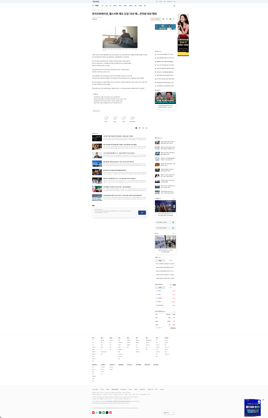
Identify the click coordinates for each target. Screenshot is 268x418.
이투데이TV (112, 364)
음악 (93, 374)
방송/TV (93, 369)
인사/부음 (157, 351)
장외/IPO (115, 5)
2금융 (102, 347)
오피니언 (166, 337)
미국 (136, 344)
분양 (110, 347)
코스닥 (170, 287)
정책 (110, 344)
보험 (101, 344)
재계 (119, 340)
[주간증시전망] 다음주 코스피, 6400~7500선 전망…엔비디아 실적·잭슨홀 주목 (122, 195)
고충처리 (130, 389)
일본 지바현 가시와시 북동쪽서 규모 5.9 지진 (166, 75)
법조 (157, 340)
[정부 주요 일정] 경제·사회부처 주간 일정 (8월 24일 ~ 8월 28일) (170, 68)
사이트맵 (161, 389)
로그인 (157, 1)
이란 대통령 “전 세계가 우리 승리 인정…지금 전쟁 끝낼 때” (117, 187)
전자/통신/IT (120, 342)
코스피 (160, 287)
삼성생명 (159, 301)
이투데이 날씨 (147, 364)
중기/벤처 (120, 356)
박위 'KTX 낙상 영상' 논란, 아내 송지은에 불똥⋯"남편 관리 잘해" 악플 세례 (172, 79)
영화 (93, 371)
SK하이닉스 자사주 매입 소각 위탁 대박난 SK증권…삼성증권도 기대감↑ (168, 149)
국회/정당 (147, 342)
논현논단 (166, 340)
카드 (101, 349)
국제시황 (140, 5)
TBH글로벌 (159, 298)
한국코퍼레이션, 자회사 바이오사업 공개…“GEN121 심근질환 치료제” (108, 101)
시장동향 (111, 340)
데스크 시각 (167, 347)
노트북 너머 (167, 354)
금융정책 (102, 340)
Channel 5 (129, 364)
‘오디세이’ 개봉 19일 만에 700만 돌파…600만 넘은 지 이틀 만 (118, 136)
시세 (110, 5)
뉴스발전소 (103, 364)
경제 (128, 337)
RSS (174, 1)
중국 (136, 347)
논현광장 (166, 342)
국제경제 (137, 340)
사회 (157, 337)
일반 (145, 5)
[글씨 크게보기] (174, 19)
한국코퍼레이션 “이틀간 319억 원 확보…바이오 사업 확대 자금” (107, 97)
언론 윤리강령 (109, 401)
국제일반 (137, 342)
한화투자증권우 (160, 305)
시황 (106, 5)
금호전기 (159, 294)
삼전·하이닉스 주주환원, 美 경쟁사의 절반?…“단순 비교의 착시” (170, 72)
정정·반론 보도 (142, 389)
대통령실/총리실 (149, 340)
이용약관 (107, 389)
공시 (103, 5)
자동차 (119, 344)
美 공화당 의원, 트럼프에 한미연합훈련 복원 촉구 (114, 170)
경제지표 (128, 342)
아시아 (137, 349)
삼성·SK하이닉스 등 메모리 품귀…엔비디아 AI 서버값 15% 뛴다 (170, 86)
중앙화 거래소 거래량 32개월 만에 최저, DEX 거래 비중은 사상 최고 (108, 103)
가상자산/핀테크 (104, 351)
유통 (119, 351)
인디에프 (159, 290)
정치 (147, 337)
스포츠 (93, 378)
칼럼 (165, 351)
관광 (93, 367)
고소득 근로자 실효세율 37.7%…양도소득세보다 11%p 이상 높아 (118, 153)
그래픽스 (102, 371)
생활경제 (128, 344)
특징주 (120, 5)
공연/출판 (94, 376)
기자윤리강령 (115, 401)
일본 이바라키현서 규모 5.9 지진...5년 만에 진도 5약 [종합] (169, 58)
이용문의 (135, 389)
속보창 (165, 1)
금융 (102, 337)
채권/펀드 (131, 5)
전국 (157, 349)
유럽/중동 (137, 351)
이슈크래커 (103, 367)
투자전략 (125, 5)
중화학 (119, 347)
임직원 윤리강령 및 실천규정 (123, 401)
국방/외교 (147, 344)
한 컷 (102, 374)
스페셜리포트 (120, 364)
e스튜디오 (111, 367)
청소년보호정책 (123, 389)
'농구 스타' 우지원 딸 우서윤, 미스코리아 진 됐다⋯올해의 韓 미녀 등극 (171, 65)
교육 (157, 342)
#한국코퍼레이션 (96, 111)
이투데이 (93, 10)
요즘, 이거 (102, 369)
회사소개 (102, 389)
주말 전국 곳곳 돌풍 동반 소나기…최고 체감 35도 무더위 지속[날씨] (119, 178)
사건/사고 (157, 344)
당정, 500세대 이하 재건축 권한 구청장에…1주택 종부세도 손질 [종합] (120, 144)
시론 (165, 344)
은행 (101, 342)
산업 (119, 337)
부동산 (111, 337)
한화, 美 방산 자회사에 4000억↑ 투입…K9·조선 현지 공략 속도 (118, 162)
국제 (136, 337)
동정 (157, 354)
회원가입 (160, 1)
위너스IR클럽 (138, 364)
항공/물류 (120, 349)
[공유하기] (163, 19)
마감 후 (166, 349)
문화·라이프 (94, 364)
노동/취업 (157, 347)
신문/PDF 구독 (169, 1)
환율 (135, 5)
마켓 (96, 6)
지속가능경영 (155, 364)
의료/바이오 (120, 354)
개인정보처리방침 (115, 389)
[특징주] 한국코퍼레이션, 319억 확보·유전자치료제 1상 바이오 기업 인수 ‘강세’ (110, 99)
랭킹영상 (111, 369)
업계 (110, 342)
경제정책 (128, 340)
